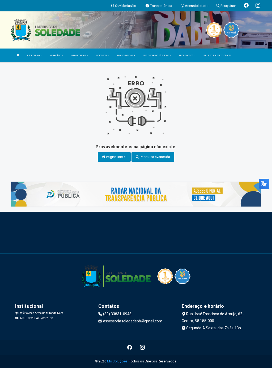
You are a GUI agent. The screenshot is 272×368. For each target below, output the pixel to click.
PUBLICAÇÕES (186, 55)
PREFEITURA (33, 55)
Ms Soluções (117, 361)
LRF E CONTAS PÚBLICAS (156, 55)
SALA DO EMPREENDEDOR (217, 55)
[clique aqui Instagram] (142, 347)
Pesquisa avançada (154, 157)
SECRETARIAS (79, 55)
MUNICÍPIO (56, 55)
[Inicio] (18, 55)
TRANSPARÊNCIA (126, 55)
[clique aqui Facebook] (129, 347)
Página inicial (115, 157)
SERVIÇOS (102, 55)
